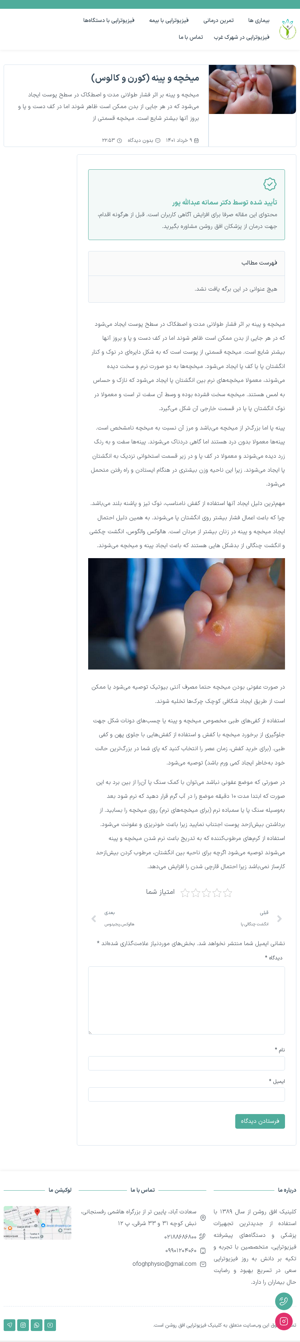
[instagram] (284, 1321)
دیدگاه (273, 958)
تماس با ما (191, 37)
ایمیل (277, 1081)
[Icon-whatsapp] (36, 1325)
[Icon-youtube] (50, 1325)
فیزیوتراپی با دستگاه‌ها (109, 20)
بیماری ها (259, 20)
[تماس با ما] (284, 1301)
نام (280, 1050)
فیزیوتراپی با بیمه (169, 20)
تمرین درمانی (218, 20)
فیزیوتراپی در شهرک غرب (242, 37)
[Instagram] (23, 1325)
